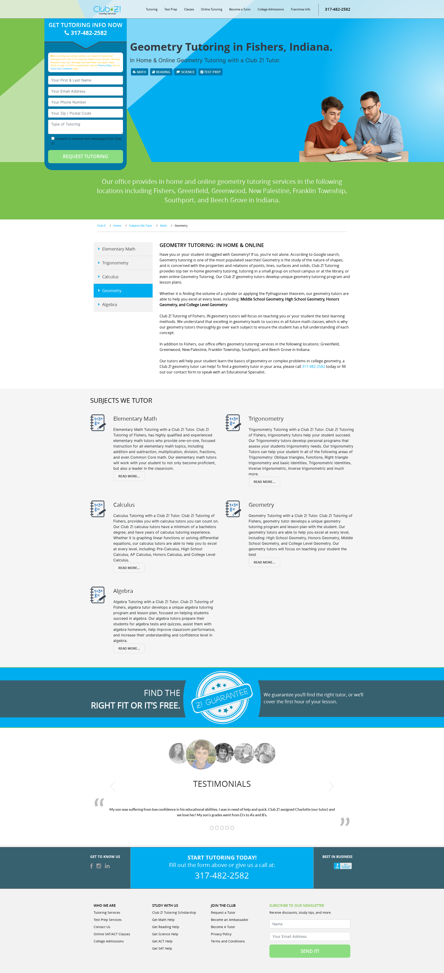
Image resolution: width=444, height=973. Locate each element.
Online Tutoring (211, 9)
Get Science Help (165, 934)
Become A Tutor (223, 927)
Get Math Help (163, 919)
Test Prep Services (108, 919)
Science (187, 72)
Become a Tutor (240, 9)
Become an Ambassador (229, 919)
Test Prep (170, 9)
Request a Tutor (223, 912)
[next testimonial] (331, 786)
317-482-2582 (337, 9)
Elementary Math (118, 249)
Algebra (109, 304)
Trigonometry (115, 263)
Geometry (111, 290)
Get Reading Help (165, 927)
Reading (162, 72)
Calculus (110, 276)
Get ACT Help (162, 941)
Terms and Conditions (61, 68)
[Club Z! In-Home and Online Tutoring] (107, 10)
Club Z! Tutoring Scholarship (174, 912)
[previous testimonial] (113, 786)
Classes (189, 9)
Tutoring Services (107, 912)
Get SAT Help (162, 948)
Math (141, 72)
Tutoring (151, 9)
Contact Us (102, 927)
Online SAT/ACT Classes (112, 934)
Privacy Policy (105, 65)
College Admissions (271, 9)
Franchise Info (300, 9)
